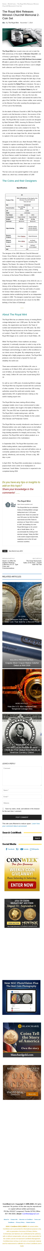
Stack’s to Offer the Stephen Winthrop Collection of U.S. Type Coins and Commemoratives (10, 564)
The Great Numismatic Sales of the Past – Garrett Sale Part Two (32, 562)
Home (4, 4)
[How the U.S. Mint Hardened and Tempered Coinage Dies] (22, 690)
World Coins (12, 4)
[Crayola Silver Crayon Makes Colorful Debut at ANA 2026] (22, 647)
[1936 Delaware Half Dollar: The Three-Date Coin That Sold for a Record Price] (22, 603)
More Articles (21, 703)
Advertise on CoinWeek (26, 1219)
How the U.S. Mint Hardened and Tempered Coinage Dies (22, 707)
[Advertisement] (22, 954)
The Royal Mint (13, 22)
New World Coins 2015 (16, 551)
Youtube (26, 849)
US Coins (21, 616)
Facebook (11, 849)
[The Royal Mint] (4, 22)
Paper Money (21, 744)
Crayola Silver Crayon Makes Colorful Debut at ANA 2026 (22, 664)
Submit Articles (30, 1222)
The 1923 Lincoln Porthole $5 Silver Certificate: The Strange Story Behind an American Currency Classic (22, 750)
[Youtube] (21, 849)
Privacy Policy (20, 1222)
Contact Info (14, 1219)
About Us (6, 1219)
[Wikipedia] (31, 849)
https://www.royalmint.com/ (25, 504)
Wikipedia (35, 849)
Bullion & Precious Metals (21, 660)
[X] (17, 849)
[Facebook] (6, 849)
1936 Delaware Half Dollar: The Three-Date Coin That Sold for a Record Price (22, 620)
